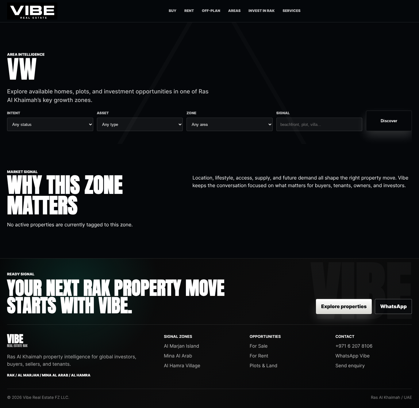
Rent (189, 11)
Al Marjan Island (181, 346)
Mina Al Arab (178, 356)
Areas (234, 11)
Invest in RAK (261, 11)
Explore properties (344, 306)
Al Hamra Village (182, 365)
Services (291, 11)
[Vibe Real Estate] (32, 11)
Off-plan (211, 11)
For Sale (259, 346)
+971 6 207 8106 (353, 346)
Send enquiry (350, 365)
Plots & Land (263, 365)
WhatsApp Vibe (352, 356)
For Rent (259, 356)
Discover (389, 121)
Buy (172, 11)
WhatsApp (393, 306)
